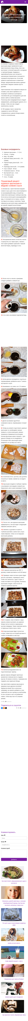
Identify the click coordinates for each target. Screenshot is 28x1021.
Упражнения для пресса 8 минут (14, 979)
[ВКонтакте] (2, 708)
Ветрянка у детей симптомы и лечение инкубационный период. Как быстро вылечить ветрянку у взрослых (14, 903)
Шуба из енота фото (14, 943)
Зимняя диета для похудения (14, 997)
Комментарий (5, 848)
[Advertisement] (14, 32)
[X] (6, 708)
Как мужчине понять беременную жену (14, 1015)
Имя (2, 835)
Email (3, 842)
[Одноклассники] (4, 708)
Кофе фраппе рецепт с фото (14, 961)
